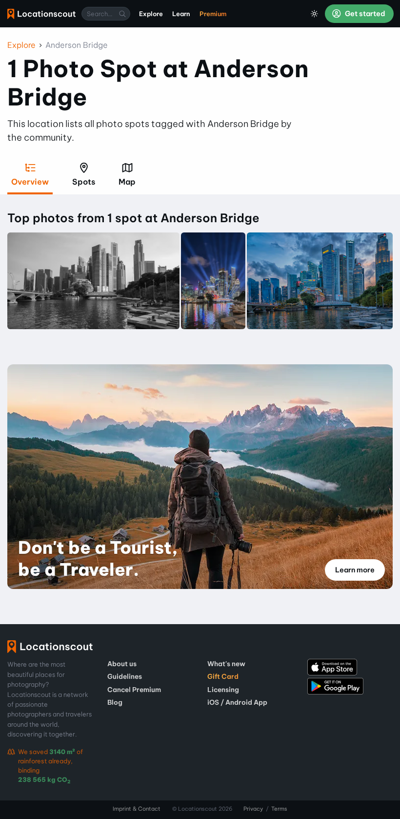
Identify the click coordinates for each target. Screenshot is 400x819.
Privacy (253, 808)
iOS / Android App (237, 702)
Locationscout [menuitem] (41, 14)
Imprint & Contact (136, 808)
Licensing (223, 689)
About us (122, 663)
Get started (364, 13)
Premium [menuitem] (213, 14)
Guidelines (124, 676)
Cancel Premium (134, 689)
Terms (279, 808)
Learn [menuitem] (181, 14)
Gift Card (223, 676)
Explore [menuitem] (151, 14)
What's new (226, 663)
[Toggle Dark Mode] (314, 13)
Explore (21, 45)
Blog (114, 702)
